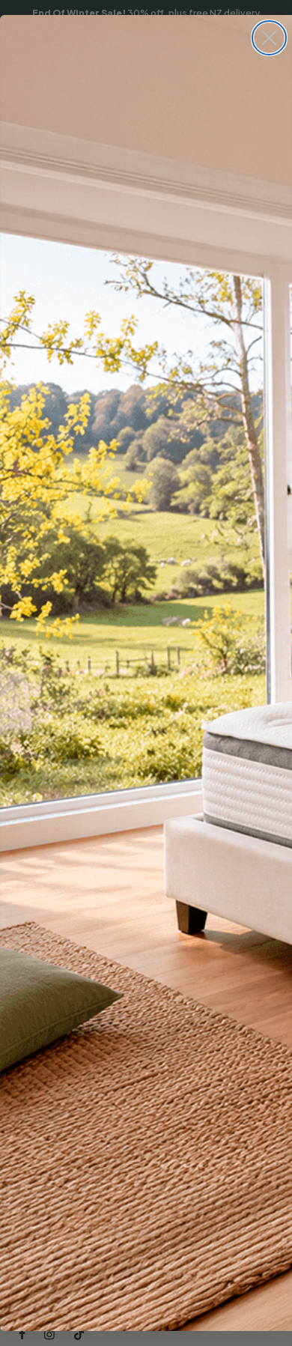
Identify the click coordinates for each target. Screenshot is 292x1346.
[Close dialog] (269, 38)
